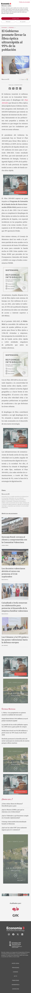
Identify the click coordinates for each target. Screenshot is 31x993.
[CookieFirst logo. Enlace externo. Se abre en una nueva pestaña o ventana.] (6, 3)
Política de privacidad (24, 2)
